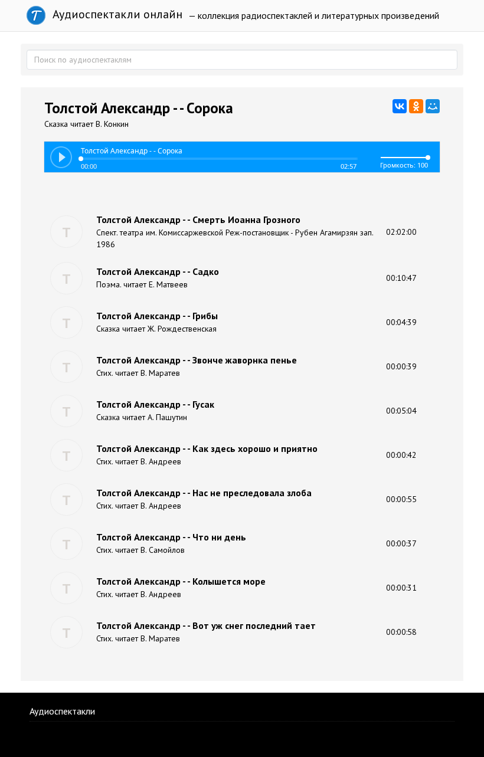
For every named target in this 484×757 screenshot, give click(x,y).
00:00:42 (401, 455)
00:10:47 (401, 278)
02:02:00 (401, 232)
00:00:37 (401, 543)
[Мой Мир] (433, 106)
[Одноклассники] (416, 106)
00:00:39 (401, 366)
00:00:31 (401, 587)
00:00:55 (401, 499)
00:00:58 (401, 632)
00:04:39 (401, 322)
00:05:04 (401, 410)
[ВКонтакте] (400, 106)
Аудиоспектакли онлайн (116, 14)
